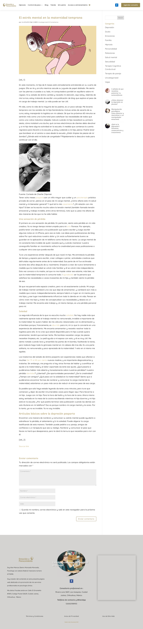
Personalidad (111, 49)
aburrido (56, 325)
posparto (40, 197)
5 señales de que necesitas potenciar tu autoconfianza (117, 92)
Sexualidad (110, 61)
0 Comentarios (53, 22)
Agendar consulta (131, 5)
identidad (30, 373)
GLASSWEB (25, 22)
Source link (24, 446)
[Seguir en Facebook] (116, 5)
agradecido (68, 274)
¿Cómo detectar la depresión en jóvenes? (117, 102)
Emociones (110, 36)
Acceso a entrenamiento (78, 5)
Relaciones (110, 53)
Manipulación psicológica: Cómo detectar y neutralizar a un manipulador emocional (117, 114)
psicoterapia (82, 197)
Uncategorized (43, 22)
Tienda (53, 5)
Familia (108, 40)
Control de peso (34, 5)
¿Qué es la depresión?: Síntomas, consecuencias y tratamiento (117, 128)
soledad (69, 315)
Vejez (107, 82)
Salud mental (111, 57)
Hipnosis (22, 5)
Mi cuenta (62, 5)
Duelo (107, 31)
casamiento (68, 204)
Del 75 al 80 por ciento (37, 360)
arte (69, 226)
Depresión (109, 27)
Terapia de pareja (113, 73)
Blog (46, 5)
